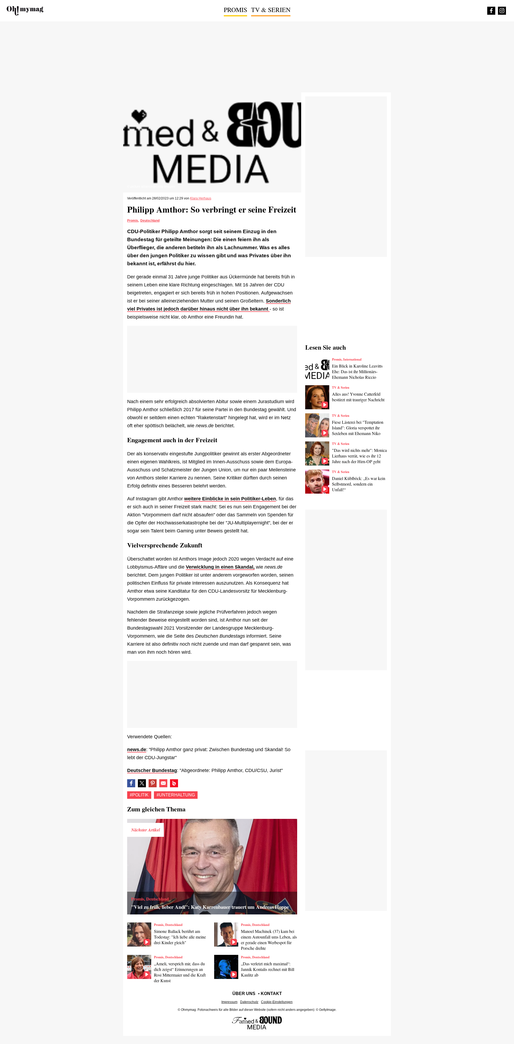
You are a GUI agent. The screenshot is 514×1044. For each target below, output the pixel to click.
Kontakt (271, 993)
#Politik (139, 795)
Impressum (229, 1002)
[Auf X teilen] (142, 783)
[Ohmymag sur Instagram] (502, 11)
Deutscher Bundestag (152, 770)
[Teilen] (153, 783)
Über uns (243, 993)
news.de (136, 749)
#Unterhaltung (176, 795)
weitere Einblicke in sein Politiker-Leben (230, 498)
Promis (235, 9)
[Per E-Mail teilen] (163, 783)
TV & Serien (270, 9)
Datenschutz (249, 1002)
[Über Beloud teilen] (174, 783)
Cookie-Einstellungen (277, 1002)
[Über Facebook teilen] (131, 783)
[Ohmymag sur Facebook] (491, 11)
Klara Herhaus (200, 198)
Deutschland (150, 220)
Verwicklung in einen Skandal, (220, 567)
